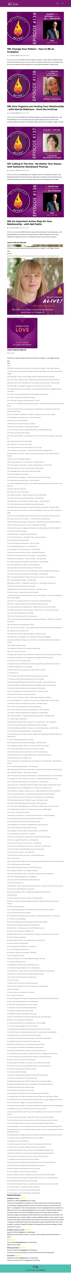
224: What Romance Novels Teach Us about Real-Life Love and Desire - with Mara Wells (33, 507)
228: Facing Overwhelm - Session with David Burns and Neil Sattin (26, 494)
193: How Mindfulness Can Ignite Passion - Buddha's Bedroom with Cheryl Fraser (31, 606)
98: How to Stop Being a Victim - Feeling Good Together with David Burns (28, 891)
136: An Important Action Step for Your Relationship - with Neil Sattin (29, 223)
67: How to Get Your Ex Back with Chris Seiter (20, 992)
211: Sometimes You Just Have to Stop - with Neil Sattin (23, 549)
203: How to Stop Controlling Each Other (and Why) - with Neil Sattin (27, 573)
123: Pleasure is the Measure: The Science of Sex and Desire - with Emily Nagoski (31, 815)
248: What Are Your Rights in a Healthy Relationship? (23, 426)
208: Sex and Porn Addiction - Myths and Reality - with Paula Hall (26, 558)
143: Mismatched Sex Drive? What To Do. (19, 757)
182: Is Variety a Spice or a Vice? (16, 645)
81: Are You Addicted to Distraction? (18, 949)
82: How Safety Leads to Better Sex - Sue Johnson (21, 946)
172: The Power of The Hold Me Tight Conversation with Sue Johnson (27, 675)
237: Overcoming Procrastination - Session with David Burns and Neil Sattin (29, 464)
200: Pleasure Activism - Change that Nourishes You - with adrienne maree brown (31, 582)
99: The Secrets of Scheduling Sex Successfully (20, 888)
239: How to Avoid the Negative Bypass (19, 458)
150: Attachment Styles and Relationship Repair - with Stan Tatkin (26, 742)
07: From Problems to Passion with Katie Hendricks (22, 1171)
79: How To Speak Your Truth (15, 955)
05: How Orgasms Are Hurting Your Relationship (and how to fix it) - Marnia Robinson (32, 1177)
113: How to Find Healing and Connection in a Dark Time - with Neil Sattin (29, 845)
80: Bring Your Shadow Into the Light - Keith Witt (21, 952)
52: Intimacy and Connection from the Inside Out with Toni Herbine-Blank (29, 1038)
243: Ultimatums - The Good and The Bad (19, 444)
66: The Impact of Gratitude (15, 995)
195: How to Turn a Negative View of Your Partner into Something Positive (29, 600)
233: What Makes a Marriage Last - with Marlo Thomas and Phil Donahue (29, 477)
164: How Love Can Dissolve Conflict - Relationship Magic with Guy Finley (29, 697)
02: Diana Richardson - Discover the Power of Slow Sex (23, 1186)
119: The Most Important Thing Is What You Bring (22, 827)
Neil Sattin (42, 1269)
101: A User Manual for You (15, 882)
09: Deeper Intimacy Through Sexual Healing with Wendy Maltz (26, 1165)
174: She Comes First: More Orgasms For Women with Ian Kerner (26, 669)
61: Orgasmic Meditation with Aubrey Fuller (20, 1010)
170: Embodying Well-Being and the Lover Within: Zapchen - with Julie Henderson (31, 681)
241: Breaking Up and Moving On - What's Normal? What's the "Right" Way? (29, 450)
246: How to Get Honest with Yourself (18, 432)
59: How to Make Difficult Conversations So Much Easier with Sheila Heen (29, 1016)
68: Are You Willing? (13, 989)
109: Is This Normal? (13, 858)
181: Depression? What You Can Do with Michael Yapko (23, 648)
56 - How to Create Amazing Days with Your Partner (22, 1025)
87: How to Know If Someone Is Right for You (20, 931)
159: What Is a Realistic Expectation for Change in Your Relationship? (27, 712)
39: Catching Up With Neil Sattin (16, 1071)
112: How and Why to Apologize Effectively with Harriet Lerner (26, 848)
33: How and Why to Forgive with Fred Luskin (20, 1090)
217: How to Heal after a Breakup (17, 530)
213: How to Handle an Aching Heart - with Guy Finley (23, 543)
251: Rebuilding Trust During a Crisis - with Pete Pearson (24, 417)
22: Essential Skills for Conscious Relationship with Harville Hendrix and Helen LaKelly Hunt (34, 1126)
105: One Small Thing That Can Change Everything (22, 870)
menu (8, 365)
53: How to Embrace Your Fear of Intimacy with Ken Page (24, 1035)
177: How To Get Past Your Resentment (19, 660)
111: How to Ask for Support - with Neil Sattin (20, 852)
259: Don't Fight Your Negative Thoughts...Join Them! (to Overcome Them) (29, 385)
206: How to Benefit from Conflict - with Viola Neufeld (23, 564)
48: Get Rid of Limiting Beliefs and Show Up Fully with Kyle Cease (26, 1050)
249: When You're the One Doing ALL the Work (21, 423)
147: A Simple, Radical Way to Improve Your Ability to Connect (25, 748)
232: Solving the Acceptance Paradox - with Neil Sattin (23, 480)
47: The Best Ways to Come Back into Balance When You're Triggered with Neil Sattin (32, 1053)
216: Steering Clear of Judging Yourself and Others (22, 534)
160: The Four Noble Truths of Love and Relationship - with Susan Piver (28, 709)
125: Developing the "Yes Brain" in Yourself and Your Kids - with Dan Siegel (29, 809)
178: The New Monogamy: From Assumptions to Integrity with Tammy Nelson (30, 657)
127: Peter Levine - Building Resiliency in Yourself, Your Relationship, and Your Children (33, 806)
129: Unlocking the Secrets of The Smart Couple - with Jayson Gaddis (27, 800)
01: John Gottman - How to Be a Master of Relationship (23, 1189)
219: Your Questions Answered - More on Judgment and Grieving (26, 524)
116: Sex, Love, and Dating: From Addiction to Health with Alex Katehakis (29, 836)
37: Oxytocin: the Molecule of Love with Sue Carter (22, 1077)
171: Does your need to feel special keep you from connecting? (25, 678)
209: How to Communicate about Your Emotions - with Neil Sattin (26, 555)
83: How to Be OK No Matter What (17, 943)
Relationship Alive (24, 55)
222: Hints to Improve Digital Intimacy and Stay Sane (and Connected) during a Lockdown (33, 515)
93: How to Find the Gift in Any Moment (19, 912)
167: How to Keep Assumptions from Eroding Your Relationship (26, 688)
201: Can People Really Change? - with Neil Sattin (21, 579)
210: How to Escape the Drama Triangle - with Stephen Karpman (26, 552)
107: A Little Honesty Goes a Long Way (18, 864)
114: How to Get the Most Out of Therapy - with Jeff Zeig (24, 842)
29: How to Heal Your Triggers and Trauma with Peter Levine (25, 1102)
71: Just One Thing (12, 979)
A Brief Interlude (12, 894)
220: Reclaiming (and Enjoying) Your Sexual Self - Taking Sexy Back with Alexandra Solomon (34, 521)
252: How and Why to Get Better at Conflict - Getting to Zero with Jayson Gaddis (31, 414)
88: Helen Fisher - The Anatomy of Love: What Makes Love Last (26, 927)
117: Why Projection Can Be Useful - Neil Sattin (21, 833)
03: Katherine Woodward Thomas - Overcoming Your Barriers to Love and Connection (32, 1183)
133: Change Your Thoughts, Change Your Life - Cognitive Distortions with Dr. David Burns (34, 790)
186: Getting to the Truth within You (18, 630)
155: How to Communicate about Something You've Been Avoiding (27, 724)
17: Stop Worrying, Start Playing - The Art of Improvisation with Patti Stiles (29, 1143)
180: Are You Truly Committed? (16, 651)
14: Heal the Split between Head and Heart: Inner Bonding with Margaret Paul (30, 1150)
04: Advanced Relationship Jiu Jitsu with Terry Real (22, 1180)
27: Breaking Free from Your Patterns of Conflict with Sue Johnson (26, 1108)
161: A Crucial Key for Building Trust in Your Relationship (24, 706)
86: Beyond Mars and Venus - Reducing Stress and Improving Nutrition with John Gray (32, 934)
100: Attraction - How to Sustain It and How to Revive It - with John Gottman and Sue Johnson (35, 885)
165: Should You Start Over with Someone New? (21, 694)
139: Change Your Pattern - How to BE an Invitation (22, 772)
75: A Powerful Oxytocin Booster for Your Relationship (23, 967)
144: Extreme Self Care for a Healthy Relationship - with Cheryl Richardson (29, 754)
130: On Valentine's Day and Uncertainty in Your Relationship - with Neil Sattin (30, 796)
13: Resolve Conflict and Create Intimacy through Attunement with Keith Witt (30, 1153)
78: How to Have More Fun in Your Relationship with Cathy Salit (26, 958)
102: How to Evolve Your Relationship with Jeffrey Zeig (23, 879)
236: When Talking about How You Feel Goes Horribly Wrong (25, 468)
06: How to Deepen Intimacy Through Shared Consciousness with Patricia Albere (31, 1174)
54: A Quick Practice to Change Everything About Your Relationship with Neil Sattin (32, 1031)
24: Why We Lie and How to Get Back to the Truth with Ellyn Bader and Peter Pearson (32, 1120)
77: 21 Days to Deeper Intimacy (16, 961)
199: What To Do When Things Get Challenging (21, 586)
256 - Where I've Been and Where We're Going (21, 397)
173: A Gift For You (12, 672)
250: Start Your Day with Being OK (17, 420)
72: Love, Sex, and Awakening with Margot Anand (21, 976)
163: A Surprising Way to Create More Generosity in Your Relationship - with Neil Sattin (33, 700)
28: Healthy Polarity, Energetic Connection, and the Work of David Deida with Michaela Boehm (35, 1105)
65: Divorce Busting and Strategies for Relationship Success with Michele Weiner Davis (32, 998)
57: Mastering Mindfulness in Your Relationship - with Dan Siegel (26, 1022)
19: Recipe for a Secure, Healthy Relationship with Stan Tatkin (25, 1137)
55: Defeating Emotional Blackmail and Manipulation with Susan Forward (28, 1028)
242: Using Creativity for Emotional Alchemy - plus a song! (24, 447)
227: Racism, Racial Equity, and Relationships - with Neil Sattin (25, 498)
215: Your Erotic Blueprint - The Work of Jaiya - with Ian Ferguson (26, 537)
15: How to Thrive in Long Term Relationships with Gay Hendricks (26, 1146)
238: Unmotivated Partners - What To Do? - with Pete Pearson (25, 461)
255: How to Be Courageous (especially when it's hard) (23, 400)
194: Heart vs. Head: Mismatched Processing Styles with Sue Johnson (27, 603)
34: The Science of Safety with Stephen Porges (20, 1087)
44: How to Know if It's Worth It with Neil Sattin (21, 1059)
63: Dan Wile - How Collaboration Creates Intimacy (22, 1004)
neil (10, 55)
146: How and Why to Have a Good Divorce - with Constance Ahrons (27, 751)
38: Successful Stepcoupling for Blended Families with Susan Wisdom (27, 1074)
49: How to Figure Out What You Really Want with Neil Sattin (25, 1047)
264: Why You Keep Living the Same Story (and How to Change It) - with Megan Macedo (33, 256)
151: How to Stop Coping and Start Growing (20, 739)
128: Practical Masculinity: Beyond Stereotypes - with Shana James (27, 803)
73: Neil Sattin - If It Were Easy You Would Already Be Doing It (25, 973)
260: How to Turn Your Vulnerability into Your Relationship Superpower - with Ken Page (33, 382)
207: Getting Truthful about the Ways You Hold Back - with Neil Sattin (27, 561)
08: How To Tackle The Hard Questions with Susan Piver (23, 1168)
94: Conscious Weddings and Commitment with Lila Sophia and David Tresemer (30, 909)
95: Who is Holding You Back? (16, 906)
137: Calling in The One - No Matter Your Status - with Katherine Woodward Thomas (35, 165)
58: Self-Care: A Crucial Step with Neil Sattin (20, 1019)
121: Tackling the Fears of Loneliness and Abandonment (23, 821)
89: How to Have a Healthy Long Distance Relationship (23, 924)
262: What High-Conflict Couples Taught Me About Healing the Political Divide (30, 376)
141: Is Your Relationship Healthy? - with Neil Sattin (22, 766)
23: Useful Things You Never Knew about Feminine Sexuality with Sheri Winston (31, 1123)
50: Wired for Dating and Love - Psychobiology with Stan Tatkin (26, 1044)
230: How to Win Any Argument (16, 488)
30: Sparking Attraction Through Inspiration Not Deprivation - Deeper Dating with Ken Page (34, 1099)
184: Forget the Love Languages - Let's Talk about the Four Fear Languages (29, 636)
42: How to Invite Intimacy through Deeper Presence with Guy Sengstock (28, 1065)
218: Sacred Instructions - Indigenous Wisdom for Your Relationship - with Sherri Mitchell (33, 527)
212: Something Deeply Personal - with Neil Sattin (22, 546)
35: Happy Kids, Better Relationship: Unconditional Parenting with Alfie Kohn (30, 1084)
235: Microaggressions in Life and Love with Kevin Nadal (24, 471)
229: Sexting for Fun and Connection (18, 491)
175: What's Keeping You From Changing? (19, 666)
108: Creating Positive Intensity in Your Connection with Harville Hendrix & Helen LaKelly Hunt (35, 861)
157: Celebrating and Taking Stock (17, 718)
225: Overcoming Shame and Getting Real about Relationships (25, 504)
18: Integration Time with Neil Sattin (18, 1140)
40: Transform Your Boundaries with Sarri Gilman (21, 1068)
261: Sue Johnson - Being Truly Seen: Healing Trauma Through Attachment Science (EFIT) (33, 379)
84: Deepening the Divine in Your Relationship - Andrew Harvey (26, 940)
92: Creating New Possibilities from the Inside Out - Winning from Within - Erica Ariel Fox (33, 915)
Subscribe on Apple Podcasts (15, 316)
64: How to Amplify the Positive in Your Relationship (22, 1001)
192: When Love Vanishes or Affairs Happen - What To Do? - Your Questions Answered (33, 609)
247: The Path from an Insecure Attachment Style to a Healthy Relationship (29, 429)
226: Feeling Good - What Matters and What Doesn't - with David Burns (28, 501)
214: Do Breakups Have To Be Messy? (18, 540)
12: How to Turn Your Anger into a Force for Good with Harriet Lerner (27, 1156)
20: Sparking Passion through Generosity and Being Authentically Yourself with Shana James (34, 1134)
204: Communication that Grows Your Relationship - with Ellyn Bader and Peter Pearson (33, 570)
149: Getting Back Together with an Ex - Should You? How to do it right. (28, 745)
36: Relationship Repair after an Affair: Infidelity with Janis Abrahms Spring (29, 1081)
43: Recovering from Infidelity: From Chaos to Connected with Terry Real (28, 1062)
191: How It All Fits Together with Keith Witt (20, 612)
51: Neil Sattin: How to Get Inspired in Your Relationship (24, 1041)
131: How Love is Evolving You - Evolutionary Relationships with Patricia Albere (30, 793)
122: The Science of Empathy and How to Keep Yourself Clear (25, 818)
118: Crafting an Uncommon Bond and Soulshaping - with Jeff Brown (27, 830)
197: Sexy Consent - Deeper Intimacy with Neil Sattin (23, 592)
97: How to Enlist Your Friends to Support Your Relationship (25, 897)
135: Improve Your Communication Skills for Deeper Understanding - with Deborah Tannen (34, 784)
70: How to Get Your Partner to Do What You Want (22, 983)
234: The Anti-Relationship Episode (17, 474)
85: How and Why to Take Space (16, 937)
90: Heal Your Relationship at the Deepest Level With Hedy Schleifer (27, 921)
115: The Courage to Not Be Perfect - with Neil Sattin (22, 839)
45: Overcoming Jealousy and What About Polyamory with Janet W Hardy (29, 1056)
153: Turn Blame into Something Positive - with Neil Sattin (24, 730)
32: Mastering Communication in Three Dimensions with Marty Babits (28, 1093)
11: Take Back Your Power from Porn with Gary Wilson (23, 1159)
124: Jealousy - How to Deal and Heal (18, 812)
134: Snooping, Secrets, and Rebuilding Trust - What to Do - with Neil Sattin (29, 787)
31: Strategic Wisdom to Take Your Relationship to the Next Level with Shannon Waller (32, 1096)
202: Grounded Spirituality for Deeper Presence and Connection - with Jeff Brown (31, 576)
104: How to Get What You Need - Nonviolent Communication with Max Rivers (30, 873)
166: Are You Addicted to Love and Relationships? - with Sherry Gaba (27, 691)
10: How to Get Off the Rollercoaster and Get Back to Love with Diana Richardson (31, 1162)
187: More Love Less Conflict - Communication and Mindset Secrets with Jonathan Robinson (34, 627)
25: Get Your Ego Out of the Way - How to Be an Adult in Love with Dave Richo (30, 1117)
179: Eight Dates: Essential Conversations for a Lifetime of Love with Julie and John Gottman (34, 654)
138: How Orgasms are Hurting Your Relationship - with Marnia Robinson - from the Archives (35, 108)
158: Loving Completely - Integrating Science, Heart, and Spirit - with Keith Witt (30, 715)
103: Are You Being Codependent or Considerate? (22, 876)
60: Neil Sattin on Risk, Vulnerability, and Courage (21, 1013)
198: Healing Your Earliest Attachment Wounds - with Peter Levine (27, 589)
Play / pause (10, 353)
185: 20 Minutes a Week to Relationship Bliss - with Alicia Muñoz (26, 633)
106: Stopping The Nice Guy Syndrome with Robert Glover (24, 867)
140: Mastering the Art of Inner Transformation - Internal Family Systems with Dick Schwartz (34, 769)
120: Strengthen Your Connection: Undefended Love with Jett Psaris (27, 824)
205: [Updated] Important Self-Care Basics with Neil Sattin (24, 567)
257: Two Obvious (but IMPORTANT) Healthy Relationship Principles (27, 394)
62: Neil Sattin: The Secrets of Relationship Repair (21, 1007)
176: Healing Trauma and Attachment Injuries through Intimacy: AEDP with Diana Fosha (33, 663)
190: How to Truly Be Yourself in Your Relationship (22, 616)
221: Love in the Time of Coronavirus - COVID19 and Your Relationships (28, 518)
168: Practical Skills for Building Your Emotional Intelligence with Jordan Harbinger (31, 685)
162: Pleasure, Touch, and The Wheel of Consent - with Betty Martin (27, 703)
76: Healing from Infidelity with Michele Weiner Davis (23, 964)
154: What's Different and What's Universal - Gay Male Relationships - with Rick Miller (33, 727)
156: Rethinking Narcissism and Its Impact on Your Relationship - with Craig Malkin (31, 721)
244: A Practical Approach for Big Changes (19, 441)
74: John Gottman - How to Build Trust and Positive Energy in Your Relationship (30, 970)
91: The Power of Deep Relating (16, 918)
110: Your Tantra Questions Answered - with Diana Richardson (25, 855)
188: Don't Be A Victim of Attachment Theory (20, 624)
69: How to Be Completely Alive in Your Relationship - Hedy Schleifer (27, 986)
